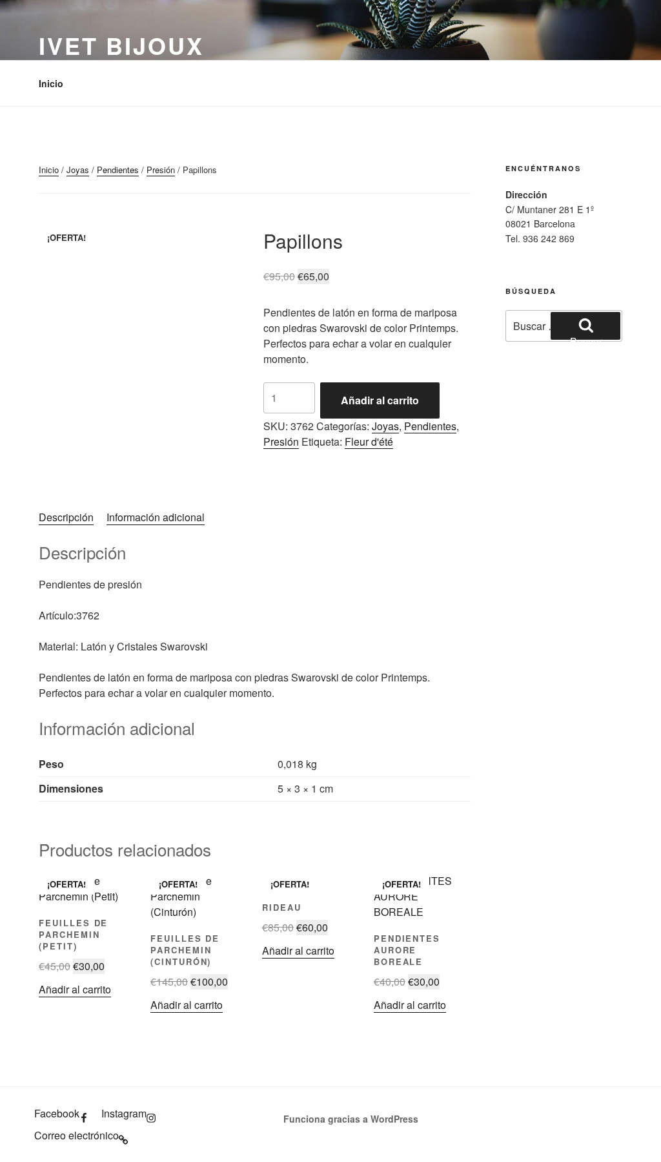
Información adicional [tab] (156, 517)
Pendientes (118, 169)
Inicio (51, 83)
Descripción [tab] (66, 517)
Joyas (77, 169)
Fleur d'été (369, 441)
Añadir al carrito (380, 400)
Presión (161, 169)
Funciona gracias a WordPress (350, 1118)
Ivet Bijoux (121, 45)
